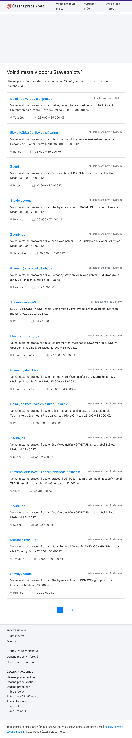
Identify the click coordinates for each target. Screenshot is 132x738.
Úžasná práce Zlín (18, 687)
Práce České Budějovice (22, 696)
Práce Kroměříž (17, 711)
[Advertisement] (66, 38)
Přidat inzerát (15, 636)
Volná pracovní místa (66, 6)
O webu (12, 641)
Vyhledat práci (90, 6)
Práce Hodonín (16, 701)
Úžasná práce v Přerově (22, 656)
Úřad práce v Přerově (21, 662)
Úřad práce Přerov (113, 6)
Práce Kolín (14, 706)
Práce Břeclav (16, 691)
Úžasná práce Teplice (21, 677)
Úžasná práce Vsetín (20, 682)
